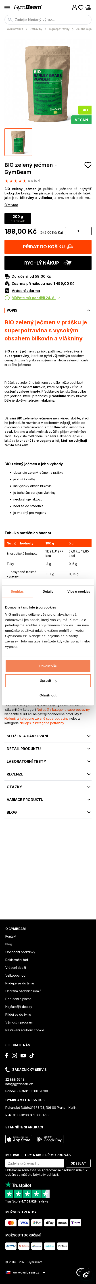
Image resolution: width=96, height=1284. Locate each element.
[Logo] (28, 7)
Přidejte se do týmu (19, 983)
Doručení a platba (18, 999)
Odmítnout (48, 695)
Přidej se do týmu (18, 1014)
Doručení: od (31, 276)
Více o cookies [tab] (78, 591)
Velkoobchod (15, 975)
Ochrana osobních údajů (23, 991)
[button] (48, 247)
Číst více (11, 205)
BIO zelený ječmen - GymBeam (30, 168)
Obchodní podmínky (20, 952)
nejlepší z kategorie (63, 709)
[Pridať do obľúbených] (88, 165)
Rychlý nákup (41, 263)
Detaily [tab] (48, 591)
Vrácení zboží (15, 967)
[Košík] (88, 7)
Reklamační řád (16, 960)
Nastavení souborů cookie (24, 1030)
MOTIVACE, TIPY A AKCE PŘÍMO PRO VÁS (38, 1155)
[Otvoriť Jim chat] (86, 1274)
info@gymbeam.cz (19, 1084)
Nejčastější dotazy (18, 1007)
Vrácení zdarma (26, 290)
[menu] (7, 7)
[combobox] (48, 19)
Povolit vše (48, 666)
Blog (8, 944)
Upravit (45, 680)
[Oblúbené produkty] (80, 7)
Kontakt (10, 936)
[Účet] (74, 7)
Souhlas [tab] (17, 591)
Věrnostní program (19, 1022)
